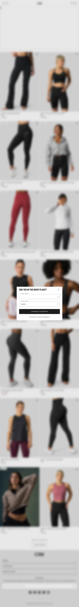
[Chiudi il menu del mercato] (58, 289)
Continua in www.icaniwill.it (39, 317)
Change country (39, 311)
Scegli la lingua (24, 301)
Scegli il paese (24, 293)
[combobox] (39, 296)
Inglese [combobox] (23, 304)
